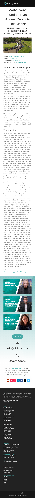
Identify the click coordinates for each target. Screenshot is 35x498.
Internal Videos (6, 414)
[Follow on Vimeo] (28, 380)
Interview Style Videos (8, 416)
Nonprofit (13, 58)
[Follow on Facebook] (21, 380)
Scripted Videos (7, 417)
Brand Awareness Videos (9, 409)
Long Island (15, 368)
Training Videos (7, 413)
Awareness (16, 60)
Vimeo (4, 482)
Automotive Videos (7, 438)
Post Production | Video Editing (10, 447)
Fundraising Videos (7, 419)
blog (9, 401)
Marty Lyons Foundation (17, 56)
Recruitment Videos (8, 411)
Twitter (4, 483)
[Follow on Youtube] (8, 380)
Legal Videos (6, 437)
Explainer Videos (7, 420)
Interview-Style (21, 62)
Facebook (5, 476)
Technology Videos (7, 434)
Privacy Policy (6, 472)
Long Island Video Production (10, 456)
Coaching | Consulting (8, 450)
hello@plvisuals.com (17, 348)
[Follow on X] (25, 380)
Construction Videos (8, 426)
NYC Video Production (8, 457)
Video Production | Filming (9, 446)
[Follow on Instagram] (11, 380)
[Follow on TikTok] (14, 380)
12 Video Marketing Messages (10, 461)
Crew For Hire (6, 451)
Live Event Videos (7, 433)
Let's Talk (17, 336)
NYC (20, 368)
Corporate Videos (7, 407)
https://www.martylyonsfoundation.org (14, 272)
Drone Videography (8, 448)
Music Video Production (8, 428)
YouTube (5, 480)
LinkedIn (5, 479)
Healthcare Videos (7, 424)
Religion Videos (7, 430)
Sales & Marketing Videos (9, 410)
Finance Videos (7, 431)
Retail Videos (6, 435)
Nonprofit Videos (7, 427)
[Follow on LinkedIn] (18, 380)
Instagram (5, 478)
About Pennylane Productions (10, 400)
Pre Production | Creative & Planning (11, 444)
